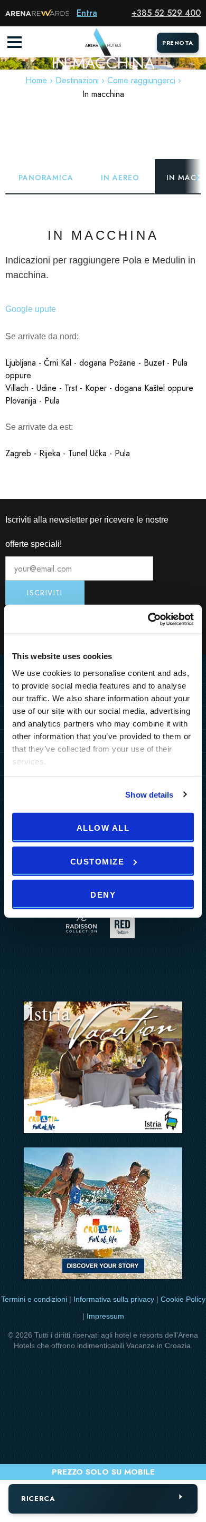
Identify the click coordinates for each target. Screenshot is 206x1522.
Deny (103, 894)
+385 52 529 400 (166, 13)
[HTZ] (103, 1215)
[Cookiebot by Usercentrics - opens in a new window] (148, 619)
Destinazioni (77, 80)
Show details (149, 794)
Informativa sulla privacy (113, 1299)
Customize (97, 861)
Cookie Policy (183, 1299)
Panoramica (45, 177)
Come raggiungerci (141, 80)
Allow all (103, 827)
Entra (87, 13)
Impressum (105, 1316)
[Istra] (103, 1069)
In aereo (120, 177)
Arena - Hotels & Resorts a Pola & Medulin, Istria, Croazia (103, 42)
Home (36, 80)
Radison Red (125, 926)
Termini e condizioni (34, 1299)
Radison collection (81, 926)
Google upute (30, 309)
